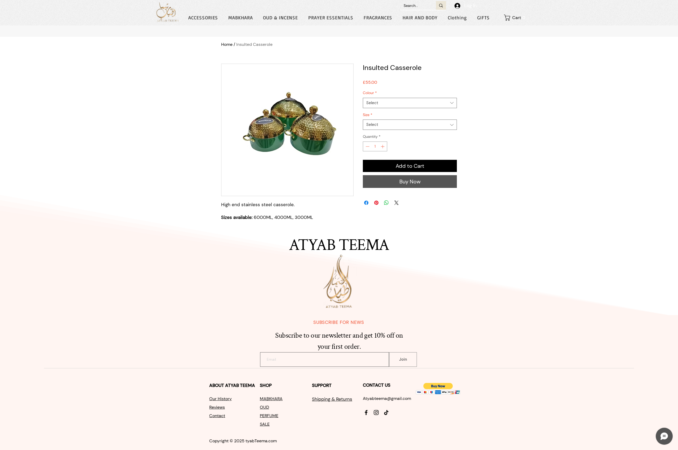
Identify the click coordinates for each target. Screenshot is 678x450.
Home (227, 44)
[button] (457, 17)
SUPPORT (322, 385)
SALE (265, 424)
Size (367, 114)
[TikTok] (386, 412)
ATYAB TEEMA (240, 385)
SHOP (266, 385)
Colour (370, 92)
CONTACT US (376, 385)
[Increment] (383, 146)
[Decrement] (367, 146)
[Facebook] (366, 412)
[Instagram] (376, 412)
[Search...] (441, 5)
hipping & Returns (333, 399)
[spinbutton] (375, 146)
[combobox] (410, 103)
